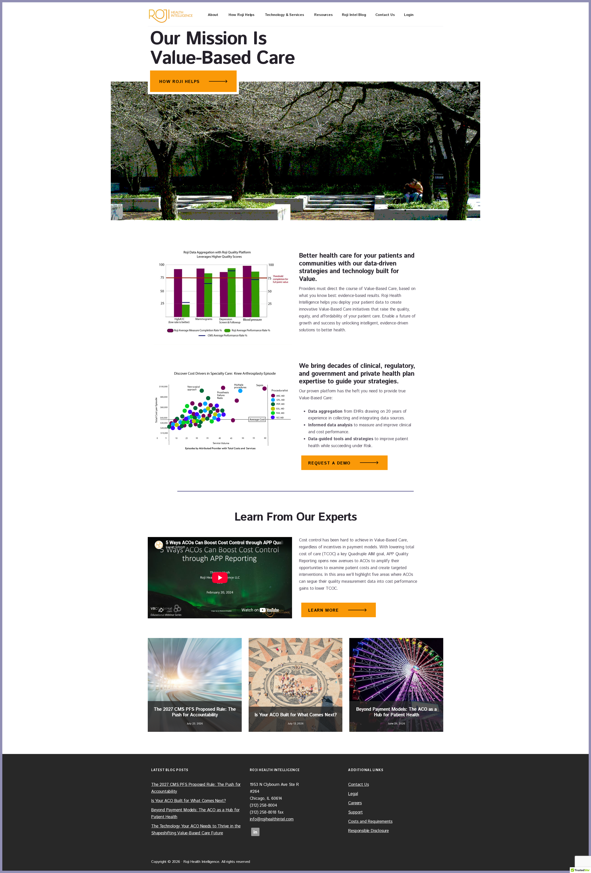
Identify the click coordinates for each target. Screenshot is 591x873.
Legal (353, 794)
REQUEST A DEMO (329, 463)
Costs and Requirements (370, 822)
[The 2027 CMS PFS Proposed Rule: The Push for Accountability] (195, 685)
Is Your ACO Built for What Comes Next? (188, 801)
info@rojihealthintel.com (272, 819)
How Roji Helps (179, 82)
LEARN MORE (323, 610)
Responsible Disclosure (368, 831)
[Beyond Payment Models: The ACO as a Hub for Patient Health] (396, 685)
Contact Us (358, 785)
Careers (355, 803)
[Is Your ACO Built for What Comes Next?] (296, 685)
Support (355, 812)
